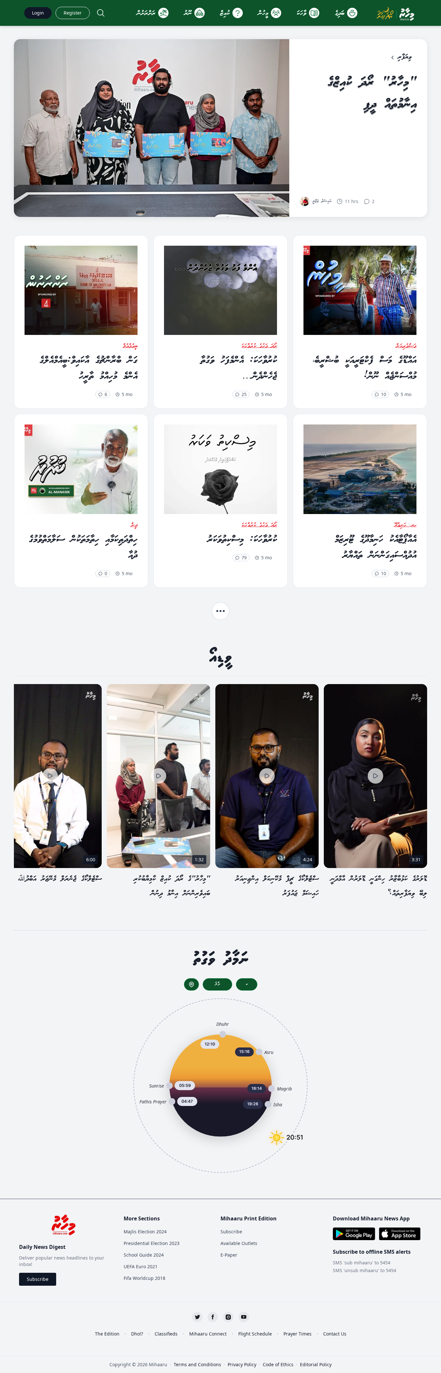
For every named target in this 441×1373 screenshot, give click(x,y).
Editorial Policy (316, 1364)
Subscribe (37, 1279)
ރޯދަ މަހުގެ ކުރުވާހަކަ (259, 346)
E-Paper (229, 1255)
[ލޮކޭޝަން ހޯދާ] (191, 984)
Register (73, 13)
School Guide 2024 (144, 1255)
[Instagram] (228, 1317)
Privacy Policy (242, 1364)
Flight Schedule (255, 1334)
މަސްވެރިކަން (406, 346)
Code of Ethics (278, 1364)
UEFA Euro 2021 (141, 1266)
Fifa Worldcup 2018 (144, 1278)
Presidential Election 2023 (151, 1243)
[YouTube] (244, 1317)
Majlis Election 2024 (145, 1231)
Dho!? (137, 1334)
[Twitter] (197, 1317)
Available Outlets (239, 1243)
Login (38, 13)
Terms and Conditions (197, 1364)
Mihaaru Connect (208, 1334)
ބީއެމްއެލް (130, 346)
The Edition (107, 1334)
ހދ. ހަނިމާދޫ (405, 525)
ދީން (134, 525)
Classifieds (166, 1334)
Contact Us (334, 1334)
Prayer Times (297, 1334)
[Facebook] (213, 1317)
